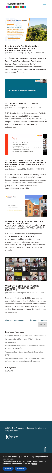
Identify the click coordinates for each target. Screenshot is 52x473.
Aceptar (8, 469)
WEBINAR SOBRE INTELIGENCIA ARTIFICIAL (22, 104)
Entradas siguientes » (38, 320)
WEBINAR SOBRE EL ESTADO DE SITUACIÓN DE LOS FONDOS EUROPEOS (22, 288)
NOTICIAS (40, 53)
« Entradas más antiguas (14, 320)
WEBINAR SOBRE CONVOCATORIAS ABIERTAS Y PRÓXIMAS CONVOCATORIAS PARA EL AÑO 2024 (25, 223)
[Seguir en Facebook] (45, 449)
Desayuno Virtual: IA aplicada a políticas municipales (25, 336)
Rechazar (20, 469)
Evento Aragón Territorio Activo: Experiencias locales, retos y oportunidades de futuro (22, 48)
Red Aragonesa (15, 53)
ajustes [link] (34, 463)
